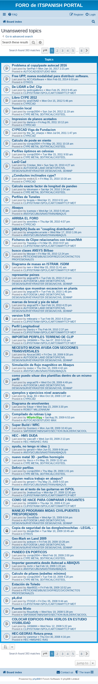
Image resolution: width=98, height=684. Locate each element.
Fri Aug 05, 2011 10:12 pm (53, 122)
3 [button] (62, 50)
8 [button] (81, 50)
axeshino (32, 221)
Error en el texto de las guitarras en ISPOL (43, 489)
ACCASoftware (35, 79)
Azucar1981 (34, 354)
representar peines (25, 275)
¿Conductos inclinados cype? (34, 175)
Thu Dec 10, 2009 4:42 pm (52, 368)
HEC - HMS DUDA (25, 435)
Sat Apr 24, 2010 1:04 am (55, 189)
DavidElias (33, 517)
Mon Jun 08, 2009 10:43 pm (56, 428)
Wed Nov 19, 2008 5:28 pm (57, 611)
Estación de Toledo (26, 584)
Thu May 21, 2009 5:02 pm (52, 481)
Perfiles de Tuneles (26, 197)
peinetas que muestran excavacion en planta (44, 288)
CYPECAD (29, 103)
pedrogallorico (35, 90)
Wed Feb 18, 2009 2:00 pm (58, 555)
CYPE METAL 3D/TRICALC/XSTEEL (44, 114)
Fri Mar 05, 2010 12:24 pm (53, 253)
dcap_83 (32, 396)
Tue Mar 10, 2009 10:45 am (58, 531)
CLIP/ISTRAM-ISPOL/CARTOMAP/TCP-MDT (49, 92)
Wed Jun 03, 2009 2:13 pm (54, 438)
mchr (30, 566)
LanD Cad (19, 162)
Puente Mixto (21, 608)
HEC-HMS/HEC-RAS (35, 441)
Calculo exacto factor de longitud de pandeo (44, 186)
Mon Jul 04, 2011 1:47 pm (62, 133)
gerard (30, 449)
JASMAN (32, 340)
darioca (31, 122)
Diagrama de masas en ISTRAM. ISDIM (40, 264)
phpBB (36, 679)
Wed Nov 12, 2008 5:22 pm (56, 626)
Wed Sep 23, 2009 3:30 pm (52, 406)
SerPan (31, 68)
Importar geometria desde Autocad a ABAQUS (46, 563)
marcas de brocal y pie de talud (35, 302)
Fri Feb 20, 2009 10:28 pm (54, 541)
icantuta (31, 210)
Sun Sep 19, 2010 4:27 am (59, 165)
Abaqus (17, 207)
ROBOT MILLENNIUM (36, 409)
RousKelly (33, 611)
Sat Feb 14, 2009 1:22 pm (50, 566)
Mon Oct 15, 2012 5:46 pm (57, 100)
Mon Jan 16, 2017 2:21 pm (53, 68)
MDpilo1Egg (34, 417)
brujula (30, 200)
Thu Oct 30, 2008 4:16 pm (55, 636)
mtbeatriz (32, 318)
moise (30, 368)
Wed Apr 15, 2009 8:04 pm (57, 517)
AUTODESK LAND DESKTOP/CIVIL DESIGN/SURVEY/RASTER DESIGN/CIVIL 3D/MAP (42, 169)
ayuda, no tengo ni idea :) (30, 446)
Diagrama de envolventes (30, 403)
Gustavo (32, 428)
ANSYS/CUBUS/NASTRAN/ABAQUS (44, 213)
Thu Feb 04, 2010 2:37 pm (53, 329)
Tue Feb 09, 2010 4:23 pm (55, 318)
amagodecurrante (37, 232)
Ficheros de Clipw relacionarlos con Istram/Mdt (47, 240)
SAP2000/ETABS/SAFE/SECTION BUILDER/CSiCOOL (55, 431)
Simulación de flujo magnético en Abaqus (43, 365)
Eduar (30, 406)
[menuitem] (12, 14)
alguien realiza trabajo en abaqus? (37, 478)
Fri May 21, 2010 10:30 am (55, 178)
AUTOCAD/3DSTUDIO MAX (39, 71)
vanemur (32, 636)
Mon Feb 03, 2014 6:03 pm (62, 79)
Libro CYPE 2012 (24, 97)
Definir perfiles (23, 468)
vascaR (31, 438)
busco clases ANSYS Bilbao (32, 250)
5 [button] (73, 50)
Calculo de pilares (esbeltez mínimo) (39, 573)
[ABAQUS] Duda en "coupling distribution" (43, 229)
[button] (45, 50)
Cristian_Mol (34, 165)
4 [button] (68, 50)
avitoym (31, 541)
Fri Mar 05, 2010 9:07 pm (54, 243)
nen (29, 267)
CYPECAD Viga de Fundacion (34, 130)
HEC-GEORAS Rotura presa (32, 633)
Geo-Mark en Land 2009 (29, 538)
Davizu (31, 329)
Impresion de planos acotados (34, 119)
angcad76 (32, 278)
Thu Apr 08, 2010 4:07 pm (55, 221)
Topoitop (32, 243)
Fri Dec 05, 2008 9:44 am (53, 601)
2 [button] (57, 50)
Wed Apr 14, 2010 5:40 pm (54, 210)
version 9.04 (21, 315)
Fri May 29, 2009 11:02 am (51, 460)
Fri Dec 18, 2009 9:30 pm (58, 354)
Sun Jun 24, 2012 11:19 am (58, 111)
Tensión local (22, 108)
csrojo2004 (33, 111)
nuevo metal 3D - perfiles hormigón (38, 457)
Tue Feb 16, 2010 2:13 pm (56, 278)
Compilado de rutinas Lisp (31, 414)
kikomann (32, 189)
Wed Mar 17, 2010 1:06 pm (65, 232)
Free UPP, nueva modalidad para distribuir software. (50, 76)
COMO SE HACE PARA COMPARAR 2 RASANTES (48, 500)
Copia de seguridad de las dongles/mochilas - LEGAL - (52, 528)
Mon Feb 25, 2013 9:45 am (61, 90)
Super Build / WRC (25, 425)
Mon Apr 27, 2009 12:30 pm (59, 492)
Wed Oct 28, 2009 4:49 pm (56, 382)
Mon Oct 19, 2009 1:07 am (55, 396)
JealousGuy (34, 492)
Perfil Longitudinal (25, 326)
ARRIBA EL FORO (25, 218)
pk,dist (17, 598)
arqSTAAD (33, 100)
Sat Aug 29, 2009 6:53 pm (59, 417)
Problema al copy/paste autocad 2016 (39, 65)
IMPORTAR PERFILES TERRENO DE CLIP (43, 337)
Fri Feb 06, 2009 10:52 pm (55, 587)
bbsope (31, 253)
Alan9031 (32, 587)
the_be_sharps (35, 133)
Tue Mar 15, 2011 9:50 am (58, 154)
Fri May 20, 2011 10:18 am (58, 143)
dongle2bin (33, 531)
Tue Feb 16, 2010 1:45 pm (56, 291)
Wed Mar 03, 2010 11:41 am (50, 267)
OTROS (28, 82)
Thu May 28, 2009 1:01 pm (58, 471)
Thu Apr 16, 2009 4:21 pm (55, 503)
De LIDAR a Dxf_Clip (27, 87)
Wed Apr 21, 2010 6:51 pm (52, 200)
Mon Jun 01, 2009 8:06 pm (52, 449)
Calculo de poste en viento (31, 140)
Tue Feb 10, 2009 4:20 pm (58, 576)
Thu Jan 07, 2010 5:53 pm (55, 340)
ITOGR (31, 601)
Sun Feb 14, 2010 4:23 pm (56, 305)
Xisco (30, 460)
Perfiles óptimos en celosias (33, 151)
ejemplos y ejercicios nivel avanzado (39, 393)
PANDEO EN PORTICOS (29, 552)
